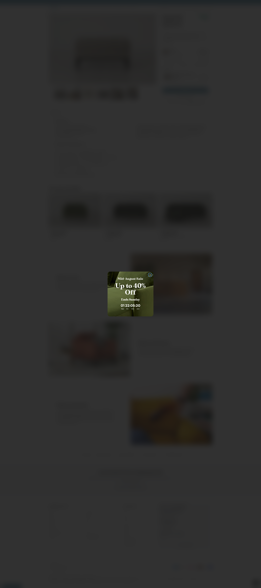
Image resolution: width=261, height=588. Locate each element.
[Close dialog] (150, 275)
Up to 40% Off (130, 289)
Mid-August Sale (130, 279)
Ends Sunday (130, 299)
